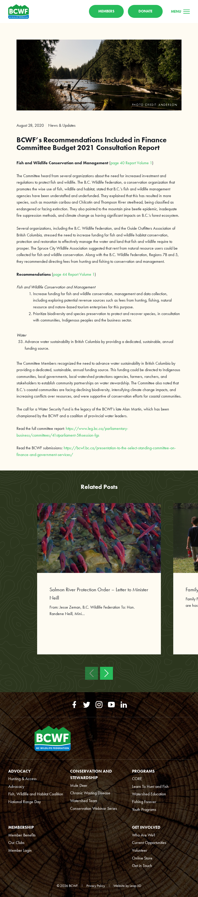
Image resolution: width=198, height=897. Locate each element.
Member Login (20, 850)
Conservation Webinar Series (93, 808)
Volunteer (139, 850)
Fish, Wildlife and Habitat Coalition (35, 794)
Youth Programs (144, 809)
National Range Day (24, 801)
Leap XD (135, 885)
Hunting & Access (22, 778)
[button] (91, 673)
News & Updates (62, 125)
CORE (137, 778)
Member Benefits (22, 835)
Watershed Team (83, 800)
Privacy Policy (95, 885)
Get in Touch (142, 865)
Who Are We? (143, 835)
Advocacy (16, 786)
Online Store (142, 858)
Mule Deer (78, 785)
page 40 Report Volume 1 (131, 163)
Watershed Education (149, 794)
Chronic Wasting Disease (90, 793)
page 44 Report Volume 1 (74, 274)
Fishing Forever (144, 801)
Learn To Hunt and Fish (150, 786)
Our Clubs (16, 842)
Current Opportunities (149, 842)
